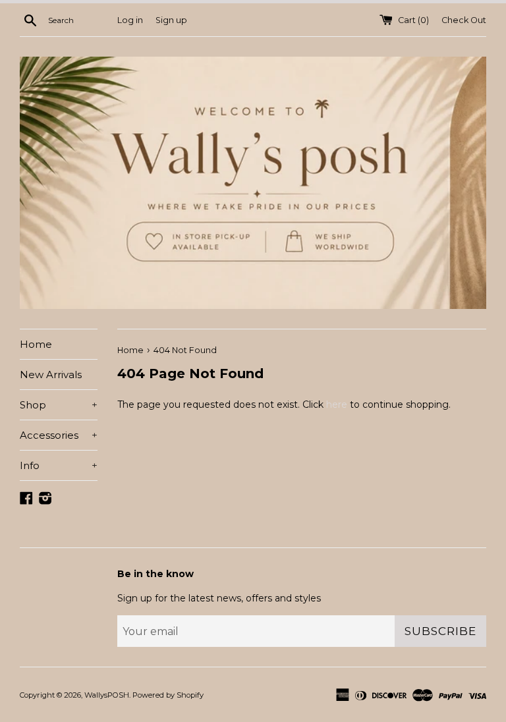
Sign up (171, 20)
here (336, 404)
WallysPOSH (106, 695)
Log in (130, 20)
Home (36, 344)
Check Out (463, 20)
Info (59, 465)
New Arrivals (51, 374)
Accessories (59, 435)
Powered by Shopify (168, 695)
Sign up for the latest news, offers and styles (219, 598)
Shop (59, 405)
